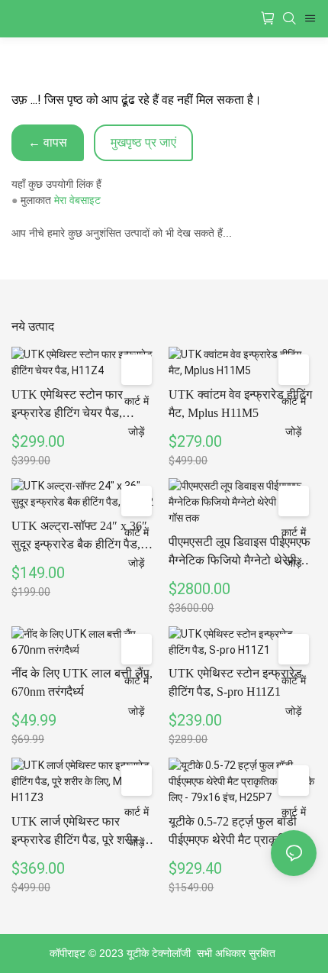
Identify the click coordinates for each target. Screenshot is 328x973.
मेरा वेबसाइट (77, 200)
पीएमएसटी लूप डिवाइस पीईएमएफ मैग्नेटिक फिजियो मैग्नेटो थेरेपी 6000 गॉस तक (239, 552)
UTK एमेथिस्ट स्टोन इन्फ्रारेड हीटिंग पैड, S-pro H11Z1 (235, 682)
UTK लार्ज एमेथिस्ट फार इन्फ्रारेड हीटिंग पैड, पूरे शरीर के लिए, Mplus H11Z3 (80, 832)
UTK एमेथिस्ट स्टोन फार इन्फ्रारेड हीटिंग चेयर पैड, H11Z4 (67, 405)
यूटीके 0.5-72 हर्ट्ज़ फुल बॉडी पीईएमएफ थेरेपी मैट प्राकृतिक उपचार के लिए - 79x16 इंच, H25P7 (233, 832)
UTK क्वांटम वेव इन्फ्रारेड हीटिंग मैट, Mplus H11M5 (240, 403)
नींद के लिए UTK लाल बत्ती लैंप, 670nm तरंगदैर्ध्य (82, 682)
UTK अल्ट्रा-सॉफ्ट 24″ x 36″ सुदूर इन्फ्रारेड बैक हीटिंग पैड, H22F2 (79, 536)
